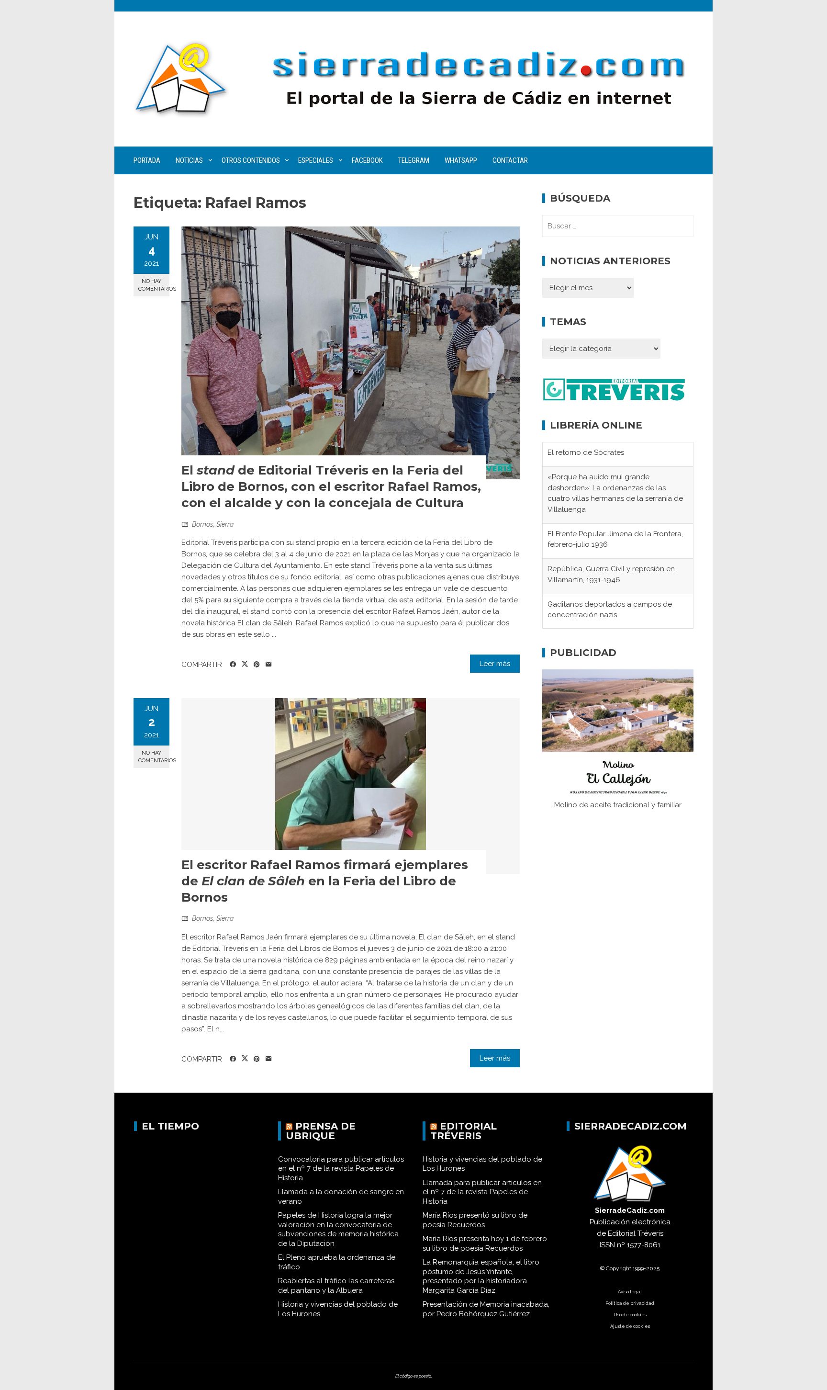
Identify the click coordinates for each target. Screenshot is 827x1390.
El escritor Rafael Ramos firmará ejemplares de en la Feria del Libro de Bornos (324, 881)
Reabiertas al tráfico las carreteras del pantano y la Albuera (336, 1286)
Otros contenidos (251, 160)
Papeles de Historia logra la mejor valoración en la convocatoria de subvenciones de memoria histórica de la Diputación (338, 1229)
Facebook (367, 160)
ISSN (607, 1245)
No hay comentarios (153, 285)
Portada (147, 160)
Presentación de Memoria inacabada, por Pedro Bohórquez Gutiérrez (486, 1309)
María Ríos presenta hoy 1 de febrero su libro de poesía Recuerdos (485, 1243)
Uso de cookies (630, 1314)
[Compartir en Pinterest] (257, 664)
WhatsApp (461, 160)
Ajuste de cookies (630, 1326)
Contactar (510, 160)
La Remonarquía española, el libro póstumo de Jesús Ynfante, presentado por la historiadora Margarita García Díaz (481, 1276)
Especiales (315, 160)
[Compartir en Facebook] (233, 664)
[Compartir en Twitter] (245, 664)
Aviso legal (630, 1291)
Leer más (495, 663)
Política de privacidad (629, 1303)
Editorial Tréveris (463, 1130)
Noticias (189, 160)
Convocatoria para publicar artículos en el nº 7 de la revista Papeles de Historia (341, 1168)
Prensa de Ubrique (321, 1130)
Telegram (413, 160)
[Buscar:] (617, 226)
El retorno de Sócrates (586, 452)
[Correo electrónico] (269, 664)
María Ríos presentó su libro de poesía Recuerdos (475, 1220)
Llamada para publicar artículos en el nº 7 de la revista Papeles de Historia (482, 1192)
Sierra (225, 524)
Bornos (202, 524)
